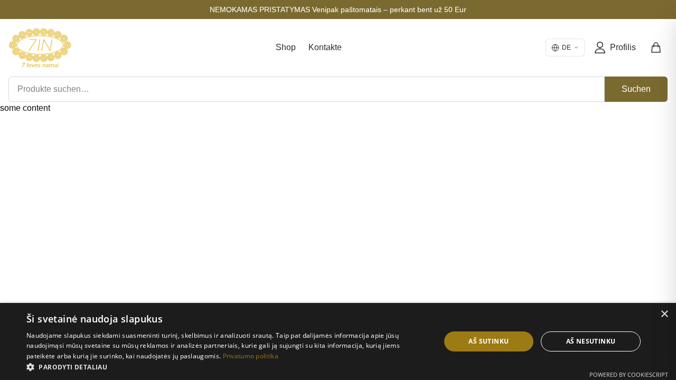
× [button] (664, 314)
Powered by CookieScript (628, 374)
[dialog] (338, 341)
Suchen (636, 88)
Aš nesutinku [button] (591, 341)
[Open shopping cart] (656, 47)
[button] (227, 367)
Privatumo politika (250, 356)
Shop (286, 47)
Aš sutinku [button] (488, 341)
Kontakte (325, 47)
